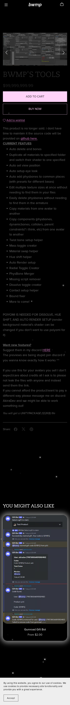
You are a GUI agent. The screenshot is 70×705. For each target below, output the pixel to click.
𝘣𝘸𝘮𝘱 (35, 4)
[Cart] (63, 4)
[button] (6, 52)
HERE (46, 350)
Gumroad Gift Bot (35, 629)
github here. (29, 138)
